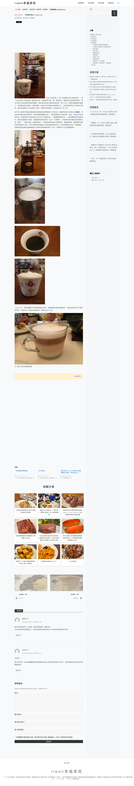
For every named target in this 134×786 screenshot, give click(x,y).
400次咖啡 (41, 470)
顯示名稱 (18, 714)
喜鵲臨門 (75, 598)
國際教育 (95, 55)
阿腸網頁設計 (75, 779)
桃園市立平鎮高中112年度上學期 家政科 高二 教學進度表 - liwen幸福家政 (103, 147)
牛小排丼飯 (72, 561)
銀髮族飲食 (96, 59)
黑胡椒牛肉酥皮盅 (102, 150)
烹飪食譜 (94, 40)
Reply (18, 635)
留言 (17, 693)
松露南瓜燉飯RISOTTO (49, 561)
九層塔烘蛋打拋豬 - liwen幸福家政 (103, 134)
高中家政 (95, 48)
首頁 (19, 9)
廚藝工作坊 (96, 57)
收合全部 (98, 34)
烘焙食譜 (94, 38)
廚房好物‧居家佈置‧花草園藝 (39, 9)
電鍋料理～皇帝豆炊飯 (107, 158)
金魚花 (21, 598)
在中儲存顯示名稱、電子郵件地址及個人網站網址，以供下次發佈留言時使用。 (45, 737)
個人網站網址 (19, 730)
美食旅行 (94, 36)
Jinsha (62, 779)
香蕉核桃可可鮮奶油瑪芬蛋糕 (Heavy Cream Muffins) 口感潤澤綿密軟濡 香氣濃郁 (72, 512)
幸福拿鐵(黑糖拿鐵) (22, 470)
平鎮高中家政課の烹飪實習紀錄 (102, 46)
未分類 (93, 65)
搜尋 (91, 9)
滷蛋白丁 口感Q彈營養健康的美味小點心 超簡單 (103, 99)
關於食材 (95, 50)
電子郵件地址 (20, 722)
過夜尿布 (78, 376)
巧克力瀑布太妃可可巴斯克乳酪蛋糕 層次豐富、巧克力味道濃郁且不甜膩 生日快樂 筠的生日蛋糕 (103, 89)
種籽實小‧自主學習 (99, 61)
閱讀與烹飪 (96, 52)
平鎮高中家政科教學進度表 (100, 44)
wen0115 (94, 112)
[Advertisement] (49, 38)
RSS (68, 763)
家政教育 (25, 9)
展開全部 (92, 34)
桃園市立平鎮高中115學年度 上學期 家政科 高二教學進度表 (49, 512)
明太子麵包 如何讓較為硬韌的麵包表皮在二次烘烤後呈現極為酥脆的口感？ (72, 538)
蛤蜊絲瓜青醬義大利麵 (100, 136)
